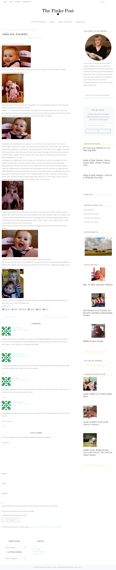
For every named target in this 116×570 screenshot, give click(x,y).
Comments (38, 551)
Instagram (95, 98)
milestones (28, 38)
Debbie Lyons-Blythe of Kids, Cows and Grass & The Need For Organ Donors (97, 452)
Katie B (14, 327)
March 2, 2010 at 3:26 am (20, 404)
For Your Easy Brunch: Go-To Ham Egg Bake (96, 149)
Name (4, 473)
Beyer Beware (89, 210)
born (24, 72)
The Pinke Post (58, 11)
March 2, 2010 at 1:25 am (20, 356)
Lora (13, 378)
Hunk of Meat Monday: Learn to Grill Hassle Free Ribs (97, 176)
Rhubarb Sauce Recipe (93, 341)
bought (4, 72)
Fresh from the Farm (91, 222)
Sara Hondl (16, 354)
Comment (5, 442)
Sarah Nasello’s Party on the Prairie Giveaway (95, 423)
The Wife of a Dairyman (92, 218)
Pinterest (103, 98)
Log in (35, 546)
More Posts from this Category (95, 351)
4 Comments (32, 30)
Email (4, 483)
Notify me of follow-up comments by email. (18, 511)
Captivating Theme (50, 567)
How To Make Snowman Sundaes (98, 284)
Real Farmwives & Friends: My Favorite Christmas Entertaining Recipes (97, 313)
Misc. (12, 38)
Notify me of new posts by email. (15, 515)
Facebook (87, 98)
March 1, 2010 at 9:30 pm (20, 329)
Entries (37, 549)
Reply (4, 350)
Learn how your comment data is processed (45, 527)
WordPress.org (38, 554)
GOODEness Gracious (91, 214)
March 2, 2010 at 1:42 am (20, 380)
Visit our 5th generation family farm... (98, 236)
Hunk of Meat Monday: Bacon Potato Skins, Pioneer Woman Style (96, 162)
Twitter (110, 98)
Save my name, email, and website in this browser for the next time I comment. (30, 506)
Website (5, 493)
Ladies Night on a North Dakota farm (97, 395)
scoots (8, 110)
